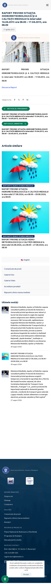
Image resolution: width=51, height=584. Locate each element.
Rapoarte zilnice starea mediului (16, 518)
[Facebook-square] (5, 561)
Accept (26, 574)
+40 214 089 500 (11, 553)
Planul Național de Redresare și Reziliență (20, 532)
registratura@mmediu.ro (13, 556)
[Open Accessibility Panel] (5, 579)
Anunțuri (7, 522)
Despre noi (8, 496)
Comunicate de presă (12, 514)
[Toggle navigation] (37, 5)
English (26, 260)
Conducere (8, 504)
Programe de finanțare (13, 536)
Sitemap (7, 500)
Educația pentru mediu (12, 540)
